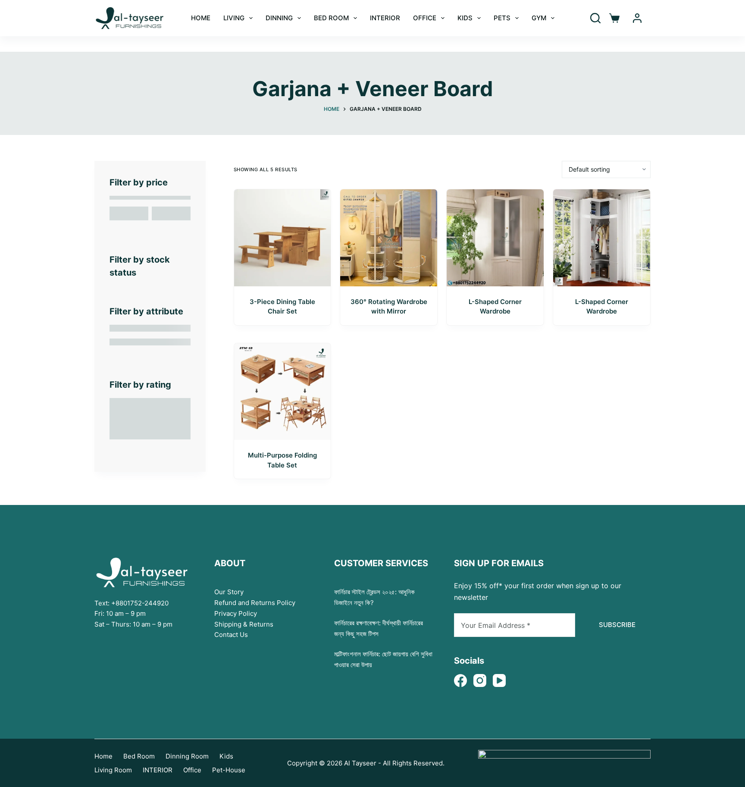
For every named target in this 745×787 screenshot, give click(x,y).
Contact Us (231, 634)
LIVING (233, 18)
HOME (200, 18)
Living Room (113, 770)
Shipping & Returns (243, 624)
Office (424, 18)
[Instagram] (479, 680)
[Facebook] (460, 680)
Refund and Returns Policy (254, 603)
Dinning (279, 18)
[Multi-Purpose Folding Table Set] (282, 391)
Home (103, 756)
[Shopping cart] (614, 18)
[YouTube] (499, 680)
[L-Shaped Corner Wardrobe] (495, 237)
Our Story (229, 592)
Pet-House (228, 770)
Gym (539, 18)
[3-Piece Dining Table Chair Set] (282, 237)
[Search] (595, 18)
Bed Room (331, 18)
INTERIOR (385, 18)
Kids (465, 18)
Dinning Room (187, 756)
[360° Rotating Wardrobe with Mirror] (388, 237)
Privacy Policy (235, 613)
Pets (502, 18)
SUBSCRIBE (617, 625)
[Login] (637, 18)
